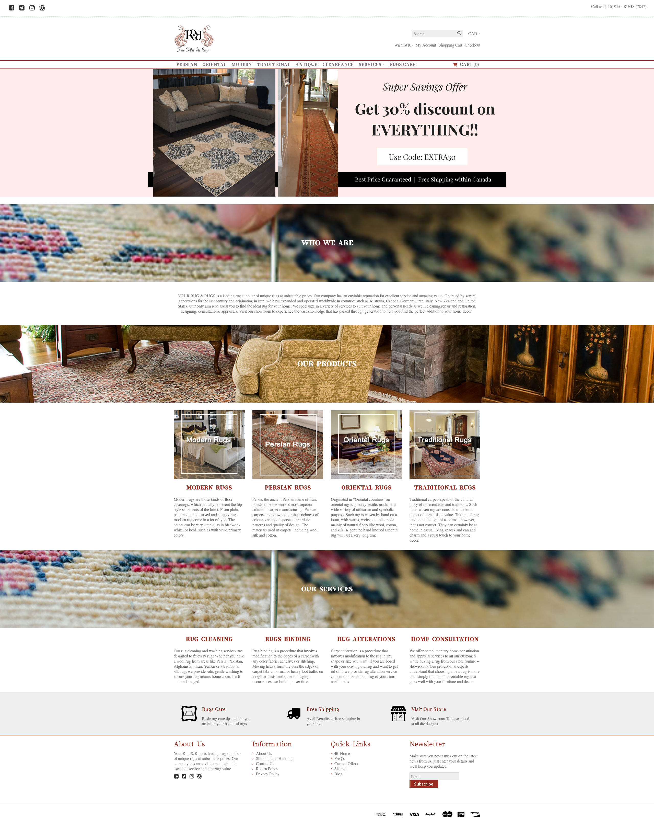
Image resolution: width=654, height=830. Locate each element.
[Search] (459, 33)
